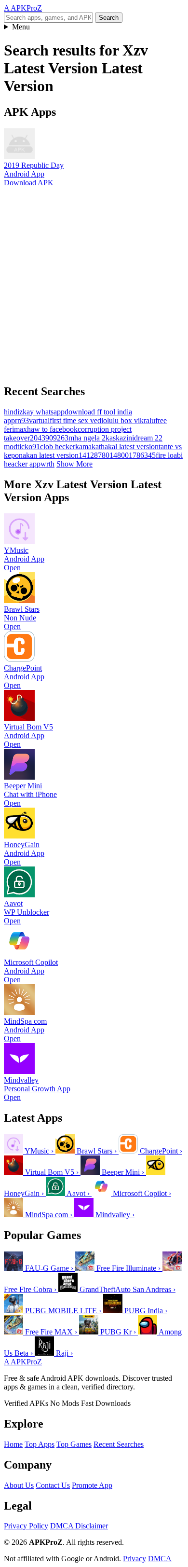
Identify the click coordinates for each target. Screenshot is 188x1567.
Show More (74, 464)
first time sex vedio (78, 420)
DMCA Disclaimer (79, 1526)
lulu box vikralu (131, 420)
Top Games (74, 1444)
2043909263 (49, 438)
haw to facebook (52, 429)
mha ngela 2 (87, 438)
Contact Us (53, 1485)
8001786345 (136, 455)
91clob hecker (53, 446)
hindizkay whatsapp (34, 412)
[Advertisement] (94, 281)
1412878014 (98, 455)
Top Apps (39, 1444)
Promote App (92, 1485)
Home (13, 1444)
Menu (21, 27)
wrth (47, 464)
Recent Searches (119, 1444)
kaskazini (120, 438)
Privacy (134, 1558)
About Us (19, 1485)
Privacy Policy (26, 1526)
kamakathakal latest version (117, 446)
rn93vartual (32, 420)
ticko (24, 446)
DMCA (160, 1558)
